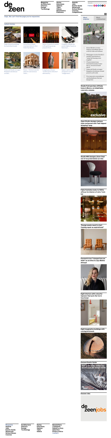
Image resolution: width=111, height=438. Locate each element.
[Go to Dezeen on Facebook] (101, 6)
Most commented (100, 18)
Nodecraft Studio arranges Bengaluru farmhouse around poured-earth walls (95, 71)
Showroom (76, 7)
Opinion (59, 6)
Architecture (46, 4)
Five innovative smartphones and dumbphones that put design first (95, 78)
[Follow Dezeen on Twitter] (103, 6)
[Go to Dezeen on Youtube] (105, 6)
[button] (105, 14)
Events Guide (77, 6)
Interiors (44, 6)
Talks (58, 7)
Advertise (56, 430)
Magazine (44, 2)
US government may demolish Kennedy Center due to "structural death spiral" (94, 64)
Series (58, 2)
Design (43, 7)
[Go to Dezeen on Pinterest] (94, 6)
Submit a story (57, 428)
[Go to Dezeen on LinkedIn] (99, 6)
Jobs (74, 4)
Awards (75, 2)
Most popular (86, 18)
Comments (56, 426)
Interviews (60, 4)
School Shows (77, 9)
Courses (75, 11)
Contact (55, 433)
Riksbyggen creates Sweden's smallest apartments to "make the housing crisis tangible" (95, 57)
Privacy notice (57, 431)
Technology (45, 9)
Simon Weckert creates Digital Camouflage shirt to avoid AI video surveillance (94, 49)
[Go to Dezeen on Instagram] (96, 6)
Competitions (77, 12)
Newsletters (61, 11)
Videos (59, 9)
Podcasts (60, 12)
